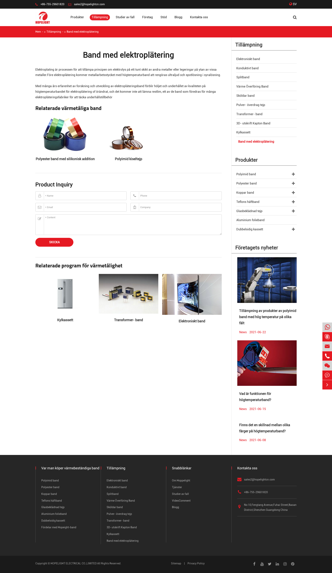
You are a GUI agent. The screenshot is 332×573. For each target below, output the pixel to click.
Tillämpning (100, 17)
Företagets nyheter (256, 248)
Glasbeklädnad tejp (249, 211)
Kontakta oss (199, 17)
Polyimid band (246, 174)
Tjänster (177, 487)
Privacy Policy (196, 563)
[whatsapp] (327, 327)
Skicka (54, 242)
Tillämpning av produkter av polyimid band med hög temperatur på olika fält (267, 317)
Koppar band (245, 192)
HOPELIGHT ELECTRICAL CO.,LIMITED (74, 563)
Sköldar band (245, 96)
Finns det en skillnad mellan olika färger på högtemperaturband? (264, 428)
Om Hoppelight (181, 480)
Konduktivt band (247, 68)
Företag (147, 17)
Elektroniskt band (192, 321)
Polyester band (246, 183)
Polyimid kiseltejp (128, 159)
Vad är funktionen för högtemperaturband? (255, 397)
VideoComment (181, 500)
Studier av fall (125, 17)
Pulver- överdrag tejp (250, 105)
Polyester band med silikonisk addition (65, 159)
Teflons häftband (247, 202)
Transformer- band (128, 320)
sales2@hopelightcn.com (89, 4)
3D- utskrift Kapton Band (253, 123)
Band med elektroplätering (83, 31)
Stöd (163, 17)
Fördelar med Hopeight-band (58, 527)
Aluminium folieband (250, 220)
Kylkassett (65, 320)
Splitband (242, 77)
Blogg (178, 17)
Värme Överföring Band (252, 86)
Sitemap (176, 563)
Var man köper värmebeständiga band (70, 468)
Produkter (77, 17)
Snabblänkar (181, 468)
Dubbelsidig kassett (249, 229)
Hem (38, 31)
